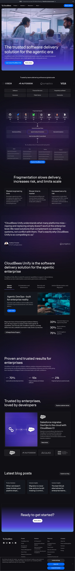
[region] (37, 564)
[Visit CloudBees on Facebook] (4, 543)
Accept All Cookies (55, 568)
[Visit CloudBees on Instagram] (7, 543)
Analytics (23, 556)
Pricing (62, 550)
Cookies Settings (56, 560)
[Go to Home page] (6, 5)
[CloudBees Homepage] (7, 539)
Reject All (56, 564)
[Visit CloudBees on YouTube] (10, 543)
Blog (48, 541)
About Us (63, 541)
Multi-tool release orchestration (38, 548)
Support (49, 554)
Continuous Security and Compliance (40, 552)
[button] (16, 5)
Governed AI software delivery (39, 544)
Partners (63, 545)
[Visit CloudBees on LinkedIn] (15, 543)
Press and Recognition (66, 543)
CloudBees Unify (25, 541)
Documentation (51, 552)
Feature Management (26, 549)
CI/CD (22, 543)
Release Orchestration (26, 554)
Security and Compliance (24, 546)
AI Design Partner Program (51, 544)
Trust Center (50, 547)
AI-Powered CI (37, 541)
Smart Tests (24, 552)
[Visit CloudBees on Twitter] (12, 543)
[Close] (72, 563)
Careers (62, 548)
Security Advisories (51, 549)
